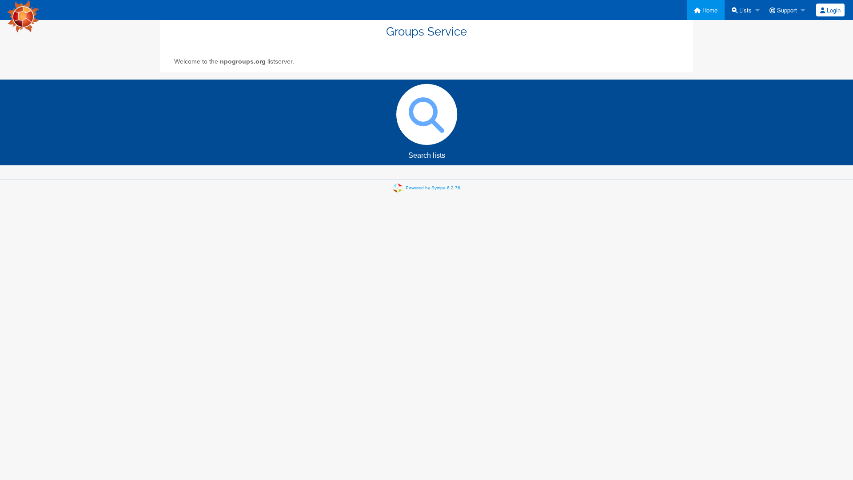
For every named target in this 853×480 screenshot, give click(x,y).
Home (709, 10)
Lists (744, 10)
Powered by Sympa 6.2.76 (433, 187)
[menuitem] (706, 10)
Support (786, 10)
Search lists (426, 155)
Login (833, 10)
